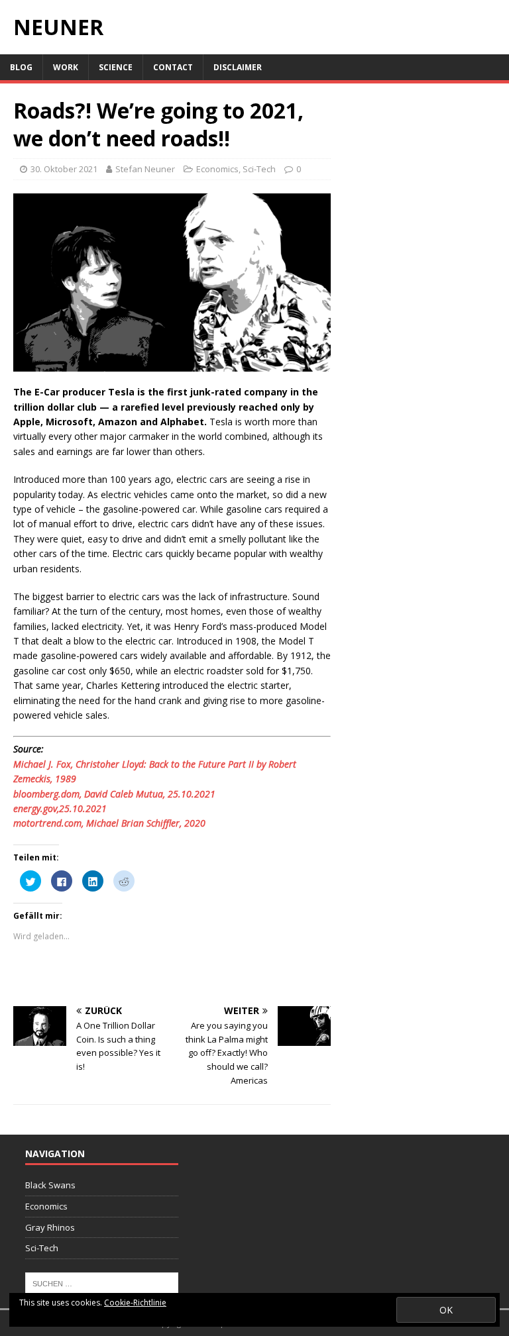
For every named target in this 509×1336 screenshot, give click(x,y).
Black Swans (50, 1185)
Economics (217, 169)
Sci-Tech (259, 169)
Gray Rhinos (50, 1227)
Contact (173, 67)
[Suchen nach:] (101, 1283)
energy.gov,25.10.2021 (60, 808)
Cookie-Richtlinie (135, 1302)
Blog (21, 67)
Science (116, 67)
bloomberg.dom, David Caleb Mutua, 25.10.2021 (114, 794)
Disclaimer (237, 67)
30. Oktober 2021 (63, 169)
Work (65, 67)
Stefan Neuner (145, 169)
